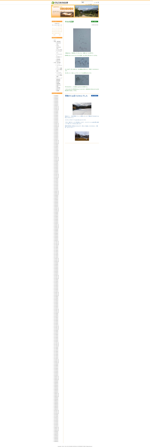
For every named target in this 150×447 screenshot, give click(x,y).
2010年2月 (56, 373)
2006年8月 (56, 433)
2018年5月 (56, 234)
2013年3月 (56, 321)
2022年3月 (56, 170)
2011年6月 (56, 351)
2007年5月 (56, 420)
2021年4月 (56, 185)
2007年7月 (56, 417)
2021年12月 (56, 174)
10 (59, 28)
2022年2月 (56, 171)
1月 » (60, 34)
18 (61, 30)
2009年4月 (56, 388)
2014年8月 (56, 298)
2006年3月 (56, 440)
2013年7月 (56, 316)
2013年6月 (56, 317)
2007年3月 (56, 423)
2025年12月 (56, 106)
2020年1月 (56, 206)
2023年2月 (56, 154)
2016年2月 (56, 272)
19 (52, 31)
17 (59, 30)
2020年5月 (56, 201)
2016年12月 (56, 258)
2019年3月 (56, 220)
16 (58, 30)
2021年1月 (56, 189)
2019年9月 (56, 212)
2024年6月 (56, 132)
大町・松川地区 (57, 62)
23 (58, 31)
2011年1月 (56, 358)
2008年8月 (56, 399)
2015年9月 (56, 279)
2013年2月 (56, 323)
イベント (58, 63)
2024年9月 (56, 128)
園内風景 (58, 80)
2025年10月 (56, 109)
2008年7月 (56, 400)
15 (56, 30)
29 (56, 33)
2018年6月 (56, 233)
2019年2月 (56, 222)
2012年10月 (56, 329)
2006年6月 (56, 435)
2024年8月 (56, 129)
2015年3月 (56, 288)
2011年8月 (56, 348)
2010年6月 (56, 368)
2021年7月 (56, 181)
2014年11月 (56, 293)
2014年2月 (56, 306)
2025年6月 (56, 115)
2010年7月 (56, 366)
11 (61, 28)
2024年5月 (56, 133)
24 (59, 31)
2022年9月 (56, 161)
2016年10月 (56, 261)
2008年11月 (56, 395)
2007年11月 (56, 411)
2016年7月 (56, 265)
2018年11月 (56, 226)
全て (55, 40)
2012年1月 (56, 341)
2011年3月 (56, 355)
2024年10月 (56, 126)
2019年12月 (56, 208)
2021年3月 (56, 187)
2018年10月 (56, 227)
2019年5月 (56, 217)
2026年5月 (56, 99)
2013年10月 (56, 312)
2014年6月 (56, 300)
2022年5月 (56, 167)
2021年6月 (56, 182)
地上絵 (57, 82)
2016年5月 (56, 268)
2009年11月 (56, 378)
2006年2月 (56, 441)
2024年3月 (56, 136)
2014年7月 (56, 299)
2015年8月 (56, 281)
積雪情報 (58, 83)
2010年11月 (56, 361)
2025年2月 (56, 120)
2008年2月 (56, 407)
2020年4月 (56, 202)
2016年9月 (56, 262)
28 (55, 33)
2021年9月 (56, 178)
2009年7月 (56, 383)
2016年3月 (56, 271)
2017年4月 (56, 253)
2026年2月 (56, 104)
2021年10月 (56, 177)
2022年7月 (56, 164)
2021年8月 (56, 180)
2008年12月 (56, 393)
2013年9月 (56, 313)
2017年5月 (56, 251)
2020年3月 (56, 203)
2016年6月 (56, 267)
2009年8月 (56, 382)
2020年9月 (56, 195)
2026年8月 (56, 95)
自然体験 (58, 87)
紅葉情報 (58, 59)
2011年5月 (56, 352)
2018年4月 (56, 236)
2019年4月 (56, 219)
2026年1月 (56, 105)
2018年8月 (56, 230)
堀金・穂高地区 (57, 41)
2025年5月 (56, 116)
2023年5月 (56, 150)
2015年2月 (56, 289)
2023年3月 (56, 153)
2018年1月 (56, 240)
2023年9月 (56, 144)
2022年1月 (56, 172)
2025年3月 (56, 119)
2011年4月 (56, 354)
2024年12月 (56, 123)
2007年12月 (56, 410)
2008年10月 (56, 396)
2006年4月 (56, 438)
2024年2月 (56, 137)
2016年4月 (56, 269)
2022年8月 (56, 163)
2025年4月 (56, 118)
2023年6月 (56, 149)
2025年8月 (56, 112)
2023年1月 (56, 156)
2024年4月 (56, 135)
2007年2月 (56, 424)
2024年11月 (56, 125)
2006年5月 (56, 437)
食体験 (57, 90)
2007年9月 (56, 414)
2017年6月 (56, 250)
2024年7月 (56, 130)
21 (55, 31)
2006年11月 (56, 428)
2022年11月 (56, 158)
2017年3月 (56, 254)
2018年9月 (56, 229)
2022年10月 (56, 160)
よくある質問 (89, 4)
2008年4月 (56, 404)
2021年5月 (56, 184)
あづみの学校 (59, 49)
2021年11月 (56, 175)
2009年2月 (56, 390)
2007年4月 (56, 421)
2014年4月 (56, 303)
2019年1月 (56, 223)
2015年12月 (56, 275)
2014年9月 (56, 296)
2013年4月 (56, 320)
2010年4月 (56, 371)
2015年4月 (56, 286)
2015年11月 (56, 277)
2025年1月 (56, 122)
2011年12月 (56, 343)
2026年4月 (56, 101)
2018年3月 (56, 237)
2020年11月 (56, 192)
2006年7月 (56, 434)
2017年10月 (56, 244)
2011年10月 (56, 345)
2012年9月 (56, 330)
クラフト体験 (59, 68)
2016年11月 (56, 260)
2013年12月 (56, 309)
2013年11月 (56, 310)
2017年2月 (56, 255)
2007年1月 (56, 426)
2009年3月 (56, 389)
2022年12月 (56, 157)
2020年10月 (56, 194)
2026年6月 (56, 98)
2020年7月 (56, 198)
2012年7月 (56, 333)
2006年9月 (56, 431)
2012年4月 (56, 337)
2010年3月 (56, 372)
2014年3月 (56, 305)
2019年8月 (56, 213)
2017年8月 (56, 247)
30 (58, 33)
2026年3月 (56, 102)
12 (52, 30)
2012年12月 (56, 326)
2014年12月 (56, 292)
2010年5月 (56, 369)
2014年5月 (56, 302)
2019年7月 (56, 215)
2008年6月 (56, 402)
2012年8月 (56, 331)
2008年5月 (56, 403)
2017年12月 (56, 241)
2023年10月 (56, 143)
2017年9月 (56, 246)
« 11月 (54, 34)
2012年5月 (56, 336)
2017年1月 (56, 257)
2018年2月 (56, 239)
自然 (57, 86)
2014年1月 (56, 307)
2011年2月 (56, 357)
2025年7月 (56, 113)
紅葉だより (58, 85)
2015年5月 (56, 285)
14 (55, 30)
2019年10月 (56, 210)
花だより (58, 61)
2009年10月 (56, 379)
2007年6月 (56, 418)
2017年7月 (56, 248)
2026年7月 (56, 97)
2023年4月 (56, 151)
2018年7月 (56, 232)
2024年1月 (56, 139)
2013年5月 (56, 319)
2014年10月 (56, 295)
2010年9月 (56, 364)
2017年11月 (56, 243)
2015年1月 (56, 291)
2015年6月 (56, 284)
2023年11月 (56, 142)
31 (59, 33)
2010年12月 (56, 359)
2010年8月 (56, 365)
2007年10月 (56, 413)
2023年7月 (56, 147)
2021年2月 (56, 188)
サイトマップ (96, 4)
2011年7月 (56, 350)
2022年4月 (56, 168)
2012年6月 (56, 334)
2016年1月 (56, 274)
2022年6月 (56, 165)
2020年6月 (56, 199)
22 (56, 31)
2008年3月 (56, 406)
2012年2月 (56, 340)
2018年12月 (56, 224)
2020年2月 (56, 205)
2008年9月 (56, 397)
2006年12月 (56, 427)
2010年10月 (56, 362)
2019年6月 (56, 216)
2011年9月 (56, 347)
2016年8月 (56, 264)
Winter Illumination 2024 (58, 47)
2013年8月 (56, 314)
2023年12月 (56, 140)
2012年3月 (56, 338)
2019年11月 (56, 209)
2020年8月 (56, 196)
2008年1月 (56, 409)
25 (61, 31)
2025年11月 (56, 108)
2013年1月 (56, 324)
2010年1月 (56, 375)
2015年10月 (56, 278)
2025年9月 (56, 111)
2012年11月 (56, 327)
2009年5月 (56, 386)
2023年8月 (56, 146)
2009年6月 (56, 385)
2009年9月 (56, 381)
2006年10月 (56, 430)
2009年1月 (56, 392)
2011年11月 (56, 344)
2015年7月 (56, 282)
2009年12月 (56, 376)
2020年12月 (56, 191)
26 (52, 33)
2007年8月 (56, 416)
